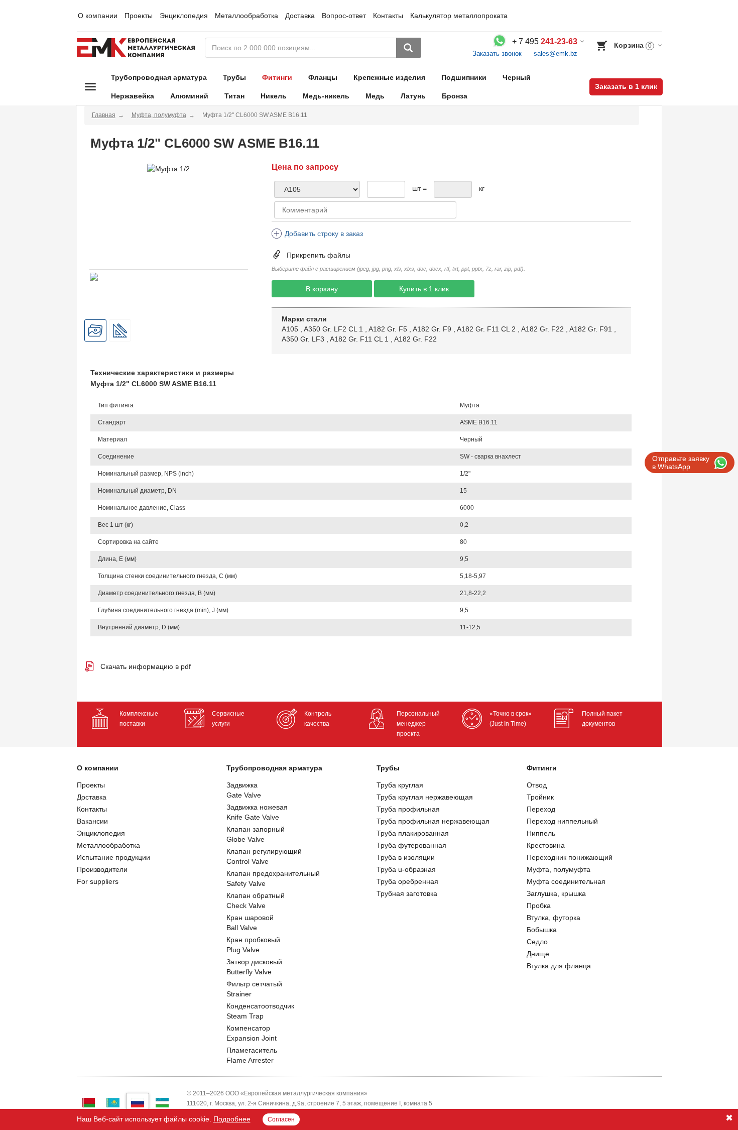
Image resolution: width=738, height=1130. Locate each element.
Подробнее (232, 1119)
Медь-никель (326, 96)
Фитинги (277, 77)
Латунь (413, 96)
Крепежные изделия (389, 77)
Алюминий (189, 96)
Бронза (454, 96)
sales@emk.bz (555, 53)
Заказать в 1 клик (626, 86)
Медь (375, 96)
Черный (517, 77)
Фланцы (322, 77)
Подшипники (463, 77)
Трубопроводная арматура (159, 77)
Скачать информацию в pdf (145, 666)
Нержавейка (132, 96)
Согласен (281, 1119)
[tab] (95, 330)
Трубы (234, 77)
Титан (234, 96)
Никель (274, 96)
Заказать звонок (497, 53)
